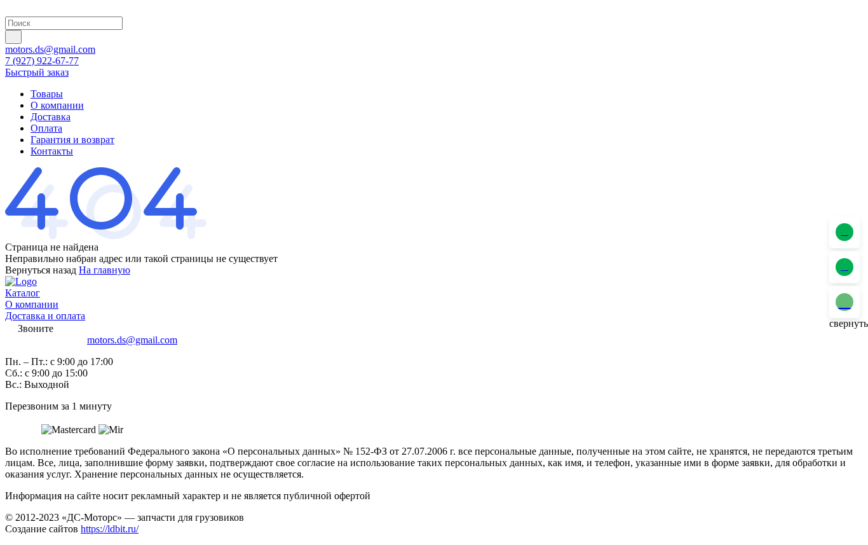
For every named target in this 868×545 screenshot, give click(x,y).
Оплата (46, 128)
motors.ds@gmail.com (50, 49)
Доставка (51, 116)
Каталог (22, 292)
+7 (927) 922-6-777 (45, 340)
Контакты (52, 151)
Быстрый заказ (37, 72)
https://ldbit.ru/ (110, 528)
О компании (57, 105)
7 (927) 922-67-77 (42, 60)
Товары (47, 93)
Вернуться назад (40, 270)
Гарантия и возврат (72, 139)
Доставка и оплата (45, 315)
